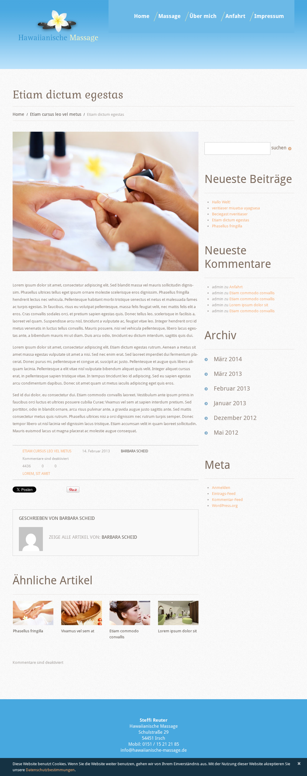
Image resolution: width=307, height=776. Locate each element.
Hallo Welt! (221, 202)
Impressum (269, 16)
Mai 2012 (226, 432)
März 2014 (228, 359)
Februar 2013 (232, 388)
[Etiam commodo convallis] (129, 613)
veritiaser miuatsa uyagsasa (236, 208)
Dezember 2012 (235, 417)
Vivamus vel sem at (77, 631)
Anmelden (221, 487)
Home (141, 16)
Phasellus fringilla (28, 631)
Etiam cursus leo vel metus (55, 114)
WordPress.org (225, 505)
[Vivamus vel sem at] (81, 613)
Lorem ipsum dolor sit (177, 631)
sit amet (43, 474)
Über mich (202, 16)
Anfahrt (235, 16)
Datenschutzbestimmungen (50, 770)
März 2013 (228, 373)
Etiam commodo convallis (252, 293)
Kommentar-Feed (227, 499)
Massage (169, 16)
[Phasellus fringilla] (33, 613)
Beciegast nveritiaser (230, 214)
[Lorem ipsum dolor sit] (178, 613)
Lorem (28, 474)
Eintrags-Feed (224, 493)
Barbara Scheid (134, 451)
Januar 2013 (230, 403)
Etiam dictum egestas (230, 220)
